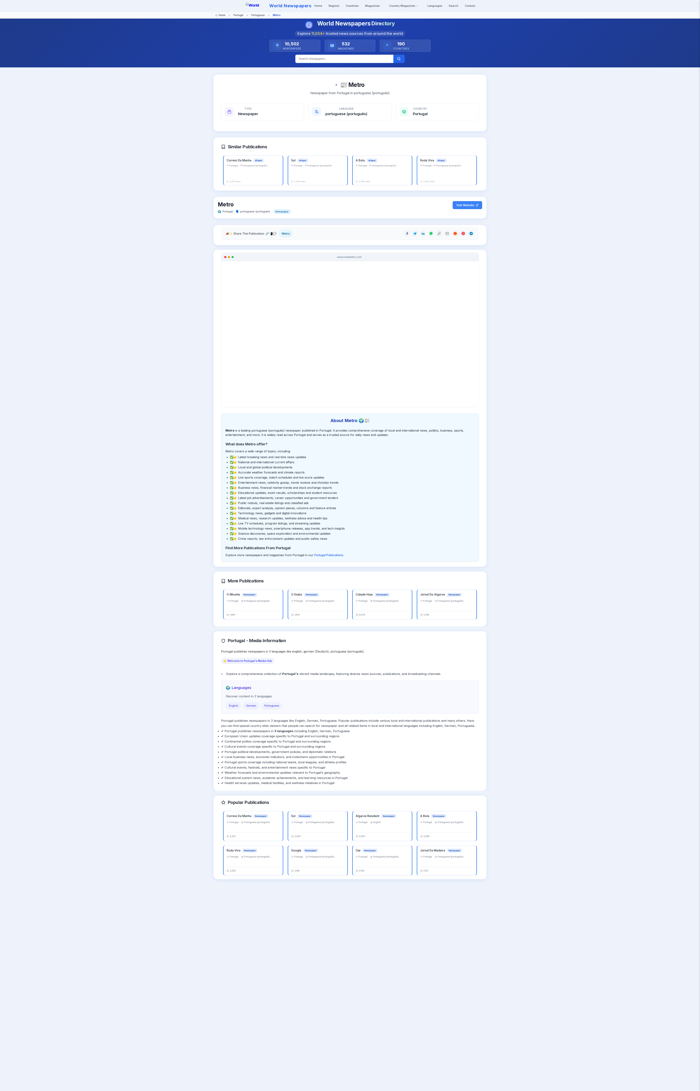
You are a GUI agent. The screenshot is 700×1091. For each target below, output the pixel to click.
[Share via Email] (447, 233)
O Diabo (297, 594)
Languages (434, 5)
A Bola (360, 160)
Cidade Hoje (365, 594)
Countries (352, 5)
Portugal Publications (328, 555)
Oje (358, 850)
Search (453, 5)
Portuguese (271, 705)
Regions (334, 5)
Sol (293, 160)
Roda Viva (427, 160)
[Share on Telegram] (471, 233)
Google (296, 850)
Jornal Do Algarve (433, 594)
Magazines (372, 5)
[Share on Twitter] (415, 233)
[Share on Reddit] (455, 233)
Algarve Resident (368, 816)
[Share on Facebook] (407, 233)
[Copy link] (439, 233)
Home (318, 5)
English (233, 705)
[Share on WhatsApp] (431, 233)
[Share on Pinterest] (463, 233)
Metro (286, 233)
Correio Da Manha (239, 160)
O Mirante (234, 594)
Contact (470, 5)
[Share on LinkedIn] (423, 233)
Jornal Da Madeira (433, 850)
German (251, 705)
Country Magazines (402, 5)
